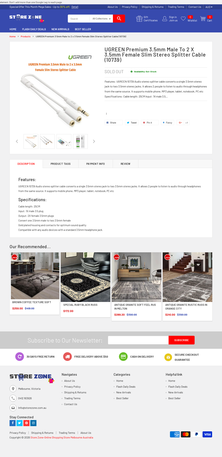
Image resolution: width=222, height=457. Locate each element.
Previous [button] (13, 281)
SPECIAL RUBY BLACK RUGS (80, 304)
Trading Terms (176, 6)
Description (26, 163)
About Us (113, 6)
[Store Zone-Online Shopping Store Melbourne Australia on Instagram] (33, 423)
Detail (74, 6)
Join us (173, 20)
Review (125, 163)
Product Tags (61, 163)
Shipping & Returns (153, 6)
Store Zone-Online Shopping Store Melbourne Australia (62, 437)
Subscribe (181, 340)
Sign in (173, 17)
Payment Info (95, 163)
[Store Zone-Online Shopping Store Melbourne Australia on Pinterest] (26, 423)
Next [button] (209, 281)
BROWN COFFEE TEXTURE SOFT (31, 302)
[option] (31, 141)
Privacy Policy (129, 6)
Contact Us (195, 6)
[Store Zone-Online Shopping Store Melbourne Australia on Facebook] (13, 423)
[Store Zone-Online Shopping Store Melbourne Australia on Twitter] (19, 423)
